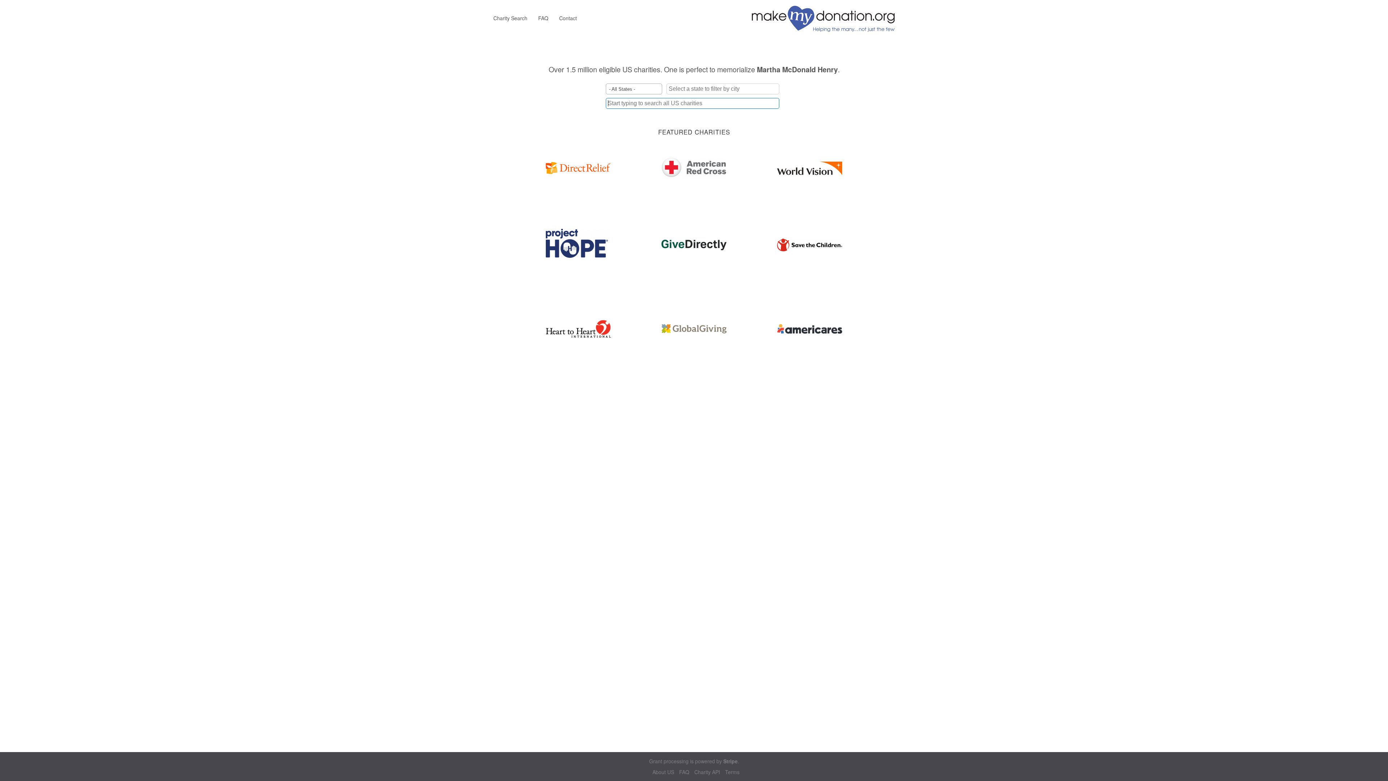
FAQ (543, 18)
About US (663, 772)
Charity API (707, 772)
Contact (568, 18)
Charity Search (510, 18)
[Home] (826, 18)
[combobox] (692, 103)
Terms (732, 772)
